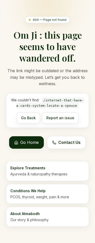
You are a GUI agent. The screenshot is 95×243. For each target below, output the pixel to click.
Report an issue (60, 118)
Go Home (29, 142)
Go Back (28, 118)
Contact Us (69, 142)
